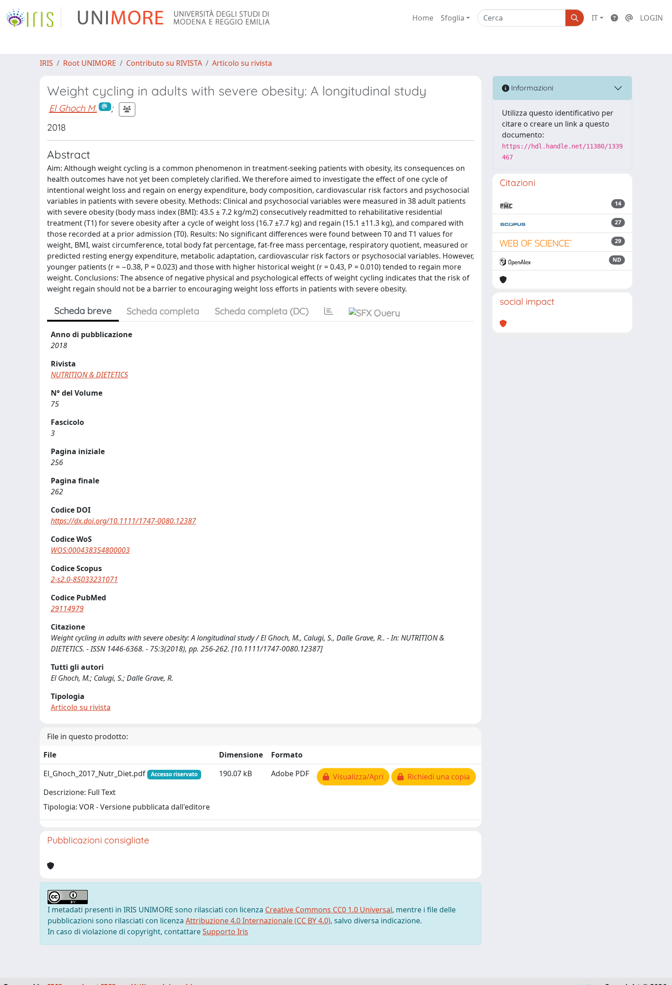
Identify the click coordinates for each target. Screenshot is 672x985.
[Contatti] (629, 18)
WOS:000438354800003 (90, 550)
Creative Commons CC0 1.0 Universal (328, 910)
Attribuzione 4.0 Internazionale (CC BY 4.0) (258, 921)
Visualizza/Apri (356, 777)
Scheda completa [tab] (163, 311)
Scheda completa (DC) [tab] (262, 311)
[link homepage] (33, 18)
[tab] (328, 311)
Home (422, 18)
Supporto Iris (225, 932)
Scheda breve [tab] (83, 310)
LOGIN (651, 18)
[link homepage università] (174, 18)
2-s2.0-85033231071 (84, 579)
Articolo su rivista (242, 63)
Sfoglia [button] (452, 18)
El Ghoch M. (73, 108)
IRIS (46, 63)
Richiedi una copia (437, 777)
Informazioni (531, 87)
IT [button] (595, 18)
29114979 (67, 609)
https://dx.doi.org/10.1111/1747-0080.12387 (123, 521)
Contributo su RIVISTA (164, 63)
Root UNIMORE (89, 63)
